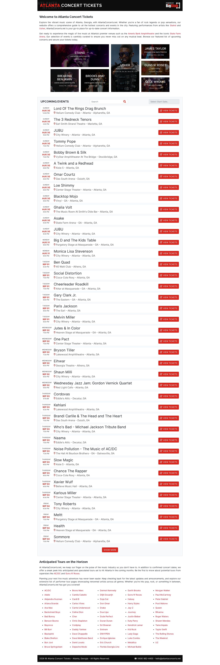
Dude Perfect (106, 616)
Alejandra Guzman (53, 599)
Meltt (58, 515)
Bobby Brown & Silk (70, 152)
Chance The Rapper (70, 471)
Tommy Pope (65, 141)
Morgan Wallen (162, 590)
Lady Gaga (133, 633)
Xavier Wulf (63, 482)
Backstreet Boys (52, 612)
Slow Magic (63, 460)
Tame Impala (161, 625)
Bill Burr (48, 629)
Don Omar (105, 603)
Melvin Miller (64, 317)
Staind (173, 25)
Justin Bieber (134, 616)
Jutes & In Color (67, 328)
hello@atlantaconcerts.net (168, 658)
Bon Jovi (48, 642)
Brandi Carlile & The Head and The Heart (88, 416)
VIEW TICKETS (170, 110)
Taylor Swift (161, 629)
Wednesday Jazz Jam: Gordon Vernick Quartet (93, 383)
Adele (47, 594)
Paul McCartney (163, 594)
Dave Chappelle (79, 633)
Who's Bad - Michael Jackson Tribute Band (90, 427)
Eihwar (59, 361)
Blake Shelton (51, 638)
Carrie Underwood (81, 607)
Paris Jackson (65, 306)
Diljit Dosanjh (106, 594)
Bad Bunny (49, 616)
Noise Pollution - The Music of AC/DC (85, 449)
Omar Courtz (64, 174)
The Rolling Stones (164, 633)
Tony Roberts (65, 504)
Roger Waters (162, 616)
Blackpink (49, 633)
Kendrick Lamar (135, 625)
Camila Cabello (79, 594)
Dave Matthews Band (82, 638)
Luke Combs (134, 638)
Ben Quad (62, 262)
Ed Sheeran (105, 625)
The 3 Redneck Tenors (73, 119)
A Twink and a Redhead (73, 163)
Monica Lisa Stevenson (73, 251)
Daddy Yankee (79, 629)
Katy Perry (133, 620)
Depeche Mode (79, 646)
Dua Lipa (104, 612)
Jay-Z (130, 607)
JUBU (58, 130)
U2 (156, 642)
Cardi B (75, 599)
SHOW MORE (110, 550)
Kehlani (60, 405)
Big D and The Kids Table (75, 240)
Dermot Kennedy (108, 590)
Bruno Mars (77, 590)
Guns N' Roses (72, 573)
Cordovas (62, 394)
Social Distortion (68, 273)
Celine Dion (77, 612)
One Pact (61, 339)
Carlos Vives (78, 603)
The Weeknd (161, 638)
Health (59, 526)
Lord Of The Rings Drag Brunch (80, 108)
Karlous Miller (65, 493)
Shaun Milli (63, 372)
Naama (60, 438)
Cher (74, 616)
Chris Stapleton (79, 620)
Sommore (62, 537)
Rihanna (159, 612)
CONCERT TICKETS (71, 5)
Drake (103, 607)
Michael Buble (134, 646)
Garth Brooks (134, 590)
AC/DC (57, 573)
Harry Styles (134, 603)
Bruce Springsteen (53, 646)
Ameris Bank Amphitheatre (141, 33)
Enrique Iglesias (107, 638)
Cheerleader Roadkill (71, 284)
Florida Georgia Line (109, 646)
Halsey (131, 599)
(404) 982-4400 (145, 658)
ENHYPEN (105, 633)
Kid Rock (132, 629)
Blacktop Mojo (66, 196)
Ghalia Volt (63, 207)
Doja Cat (104, 599)
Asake (59, 218)
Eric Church (105, 642)
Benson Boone (51, 620)
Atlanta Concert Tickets (59, 658)
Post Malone (161, 603)
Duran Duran (106, 620)
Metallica (132, 642)
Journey (132, 612)
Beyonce (48, 625)
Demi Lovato (78, 642)
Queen (158, 607)
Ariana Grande (51, 603)
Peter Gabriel (161, 599)
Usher (42, 28)
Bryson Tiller (64, 350)
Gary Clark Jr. (65, 295)
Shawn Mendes (162, 620)
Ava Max (48, 607)
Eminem (104, 629)
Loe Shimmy (64, 185)
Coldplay (76, 625)
